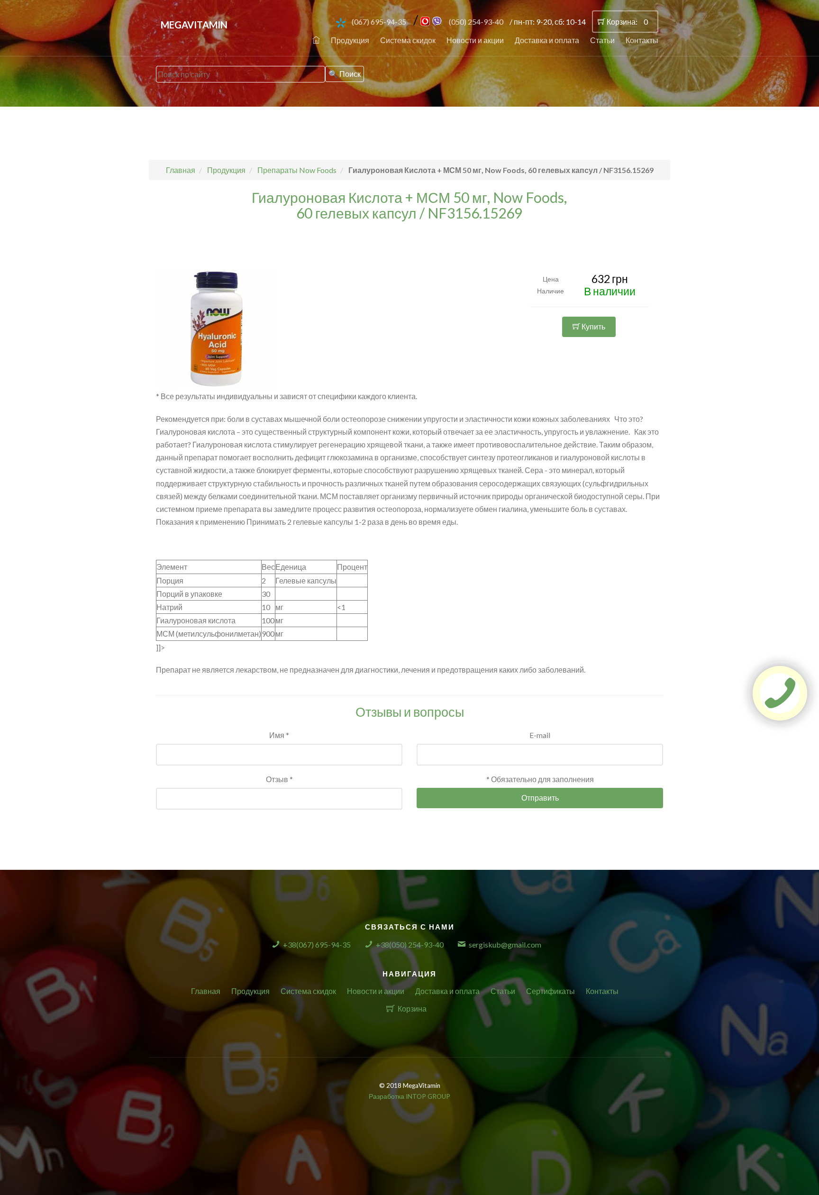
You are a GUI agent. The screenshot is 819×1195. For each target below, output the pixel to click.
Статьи (602, 40)
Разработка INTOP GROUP (409, 1096)
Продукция (350, 40)
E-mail (539, 734)
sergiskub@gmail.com (505, 944)
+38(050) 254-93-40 (410, 944)
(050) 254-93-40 (476, 21)
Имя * (279, 734)
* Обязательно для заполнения (540, 779)
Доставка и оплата (547, 40)
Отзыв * (279, 779)
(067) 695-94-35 (379, 21)
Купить (592, 326)
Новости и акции (475, 40)
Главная (205, 990)
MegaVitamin (194, 24)
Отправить (540, 797)
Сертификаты (550, 990)
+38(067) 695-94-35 (317, 944)
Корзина (412, 1008)
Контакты (642, 40)
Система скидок (408, 40)
